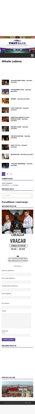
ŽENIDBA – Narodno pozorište (20, 99)
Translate (15, 185)
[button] (32, 55)
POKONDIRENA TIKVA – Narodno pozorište (21, 90)
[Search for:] (17, 195)
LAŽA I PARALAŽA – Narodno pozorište (20, 109)
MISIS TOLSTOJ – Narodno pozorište (19, 146)
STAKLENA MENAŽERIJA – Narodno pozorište (21, 164)
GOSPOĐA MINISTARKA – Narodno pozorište (21, 81)
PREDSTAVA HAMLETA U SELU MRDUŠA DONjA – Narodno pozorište (20, 118)
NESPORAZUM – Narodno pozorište (22, 154)
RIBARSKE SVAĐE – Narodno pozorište (19, 127)
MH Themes (28, 403)
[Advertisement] (17, 17)
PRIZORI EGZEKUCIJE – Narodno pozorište (20, 137)
